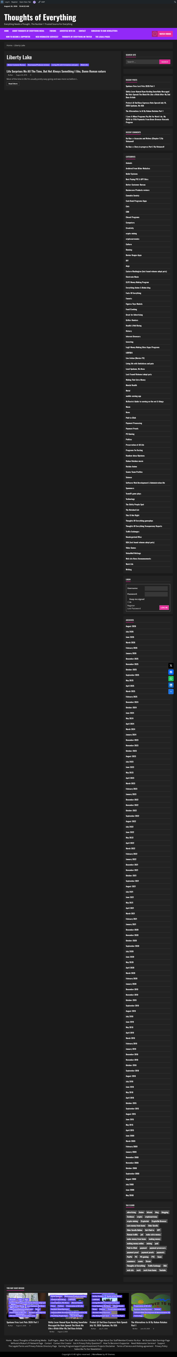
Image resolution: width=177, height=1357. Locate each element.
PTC (152, 1256)
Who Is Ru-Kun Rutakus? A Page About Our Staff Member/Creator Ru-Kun (108, 1340)
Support (161, 1343)
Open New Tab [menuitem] (25, 2)
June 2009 (130, 1135)
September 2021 (132, 880)
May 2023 (129, 772)
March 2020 (130, 973)
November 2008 (132, 1162)
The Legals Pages (102, 36)
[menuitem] (2, 2)
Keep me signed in (136, 600)
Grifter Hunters (132, 320)
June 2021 (130, 897)
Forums (53, 30)
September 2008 (132, 1173)
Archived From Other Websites (138, 168)
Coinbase (130, 1216)
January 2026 (131, 653)
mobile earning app (133, 396)
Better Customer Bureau (16, 65)
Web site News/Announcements (138, 558)
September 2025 (132, 675)
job (142, 1234)
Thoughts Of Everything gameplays (139, 520)
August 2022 (131, 821)
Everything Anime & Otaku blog (138, 287)
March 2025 (130, 691)
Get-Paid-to (149, 1230)
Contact (82, 30)
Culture (129, 244)
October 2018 (131, 1065)
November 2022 (132, 805)
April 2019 (130, 1032)
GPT (158, 1230)
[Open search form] (149, 34)
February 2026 (131, 647)
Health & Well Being (133, 325)
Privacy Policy (161, 1346)
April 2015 (130, 1130)
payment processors (158, 1247)
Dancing (129, 249)
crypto (139, 1216)
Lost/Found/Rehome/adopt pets (139, 374)
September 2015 (132, 1108)
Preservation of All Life (135, 444)
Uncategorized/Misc (134, 536)
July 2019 (129, 1016)
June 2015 (130, 1119)
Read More (14, 84)
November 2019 (132, 994)
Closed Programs (132, 217)
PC (136, 1256)
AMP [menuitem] (43, 2)
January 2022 (131, 859)
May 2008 (130, 1195)
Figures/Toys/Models (134, 303)
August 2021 (131, 886)
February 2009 (132, 1146)
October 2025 (131, 669)
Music (128, 406)
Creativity (130, 228)
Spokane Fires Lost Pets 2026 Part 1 (140, 86)
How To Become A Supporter (18, 36)
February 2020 (131, 978)
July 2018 (129, 1081)
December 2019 (132, 989)
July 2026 (130, 631)
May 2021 (129, 902)
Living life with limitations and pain (65, 65)
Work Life (84, 65)
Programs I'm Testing (134, 450)
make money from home (136, 1239)
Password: (132, 594)
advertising (131, 1212)
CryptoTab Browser (159, 1221)
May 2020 (130, 962)
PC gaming (144, 1256)
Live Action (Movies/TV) (135, 358)
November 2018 (132, 1059)
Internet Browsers (133, 336)
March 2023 (130, 783)
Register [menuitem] (14, 2)
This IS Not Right (132, 515)
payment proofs (147, 1252)
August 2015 (131, 1114)
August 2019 (131, 1011)
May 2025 (129, 680)
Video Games (131, 547)
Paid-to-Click (131, 417)
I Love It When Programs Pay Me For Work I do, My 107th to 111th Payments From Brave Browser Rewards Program (147, 119)
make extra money (153, 1234)
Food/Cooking (131, 309)
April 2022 (130, 843)
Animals (129, 163)
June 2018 (130, 1086)
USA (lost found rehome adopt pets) (140, 542)
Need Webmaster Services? (47, 36)
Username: (132, 588)
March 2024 (130, 729)
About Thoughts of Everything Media (28, 30)
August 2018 (131, 1076)
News (128, 412)
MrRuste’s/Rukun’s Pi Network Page (27, 1343)
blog (157, 1212)
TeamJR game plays (133, 493)
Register (131, 605)
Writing (129, 569)
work (139, 1270)
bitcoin (149, 1212)
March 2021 (130, 913)
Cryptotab (145, 1221)
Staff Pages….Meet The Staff (60, 1340)
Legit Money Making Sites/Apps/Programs (142, 347)
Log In (164, 607)
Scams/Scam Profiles (134, 471)
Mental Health (131, 385)
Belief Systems (132, 173)
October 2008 (131, 1168)
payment (143, 1247)
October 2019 (131, 1000)
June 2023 (130, 767)
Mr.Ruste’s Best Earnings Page (156, 1340)
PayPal (129, 1256)
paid (156, 1243)
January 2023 (131, 794)
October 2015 (131, 1103)
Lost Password (134, 608)
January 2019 (131, 1048)
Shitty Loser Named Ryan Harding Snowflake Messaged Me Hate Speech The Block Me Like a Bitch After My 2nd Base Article (148, 94)
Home (6, 30)
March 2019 (130, 1038)
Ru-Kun (10, 75)
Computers (130, 222)
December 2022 (132, 799)
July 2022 (129, 826)
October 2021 (131, 875)
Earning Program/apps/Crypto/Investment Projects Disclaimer (87, 1346)
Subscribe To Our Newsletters (104, 30)
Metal (128, 390)
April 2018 (130, 1097)
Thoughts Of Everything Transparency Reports (144, 526)
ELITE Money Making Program (137, 282)
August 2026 (131, 626)
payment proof (132, 1252)
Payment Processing (134, 423)
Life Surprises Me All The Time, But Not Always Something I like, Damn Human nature (56, 71)
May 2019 (129, 1027)
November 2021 (132, 870)
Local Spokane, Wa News (135, 368)
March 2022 (130, 848)
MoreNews (97, 1354)
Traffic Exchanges (132, 531)
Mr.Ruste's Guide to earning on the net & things (145, 401)
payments (160, 1252)
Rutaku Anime (131, 466)
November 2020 (132, 935)
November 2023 (132, 745)
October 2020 (131, 940)
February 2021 (131, 918)
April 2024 (130, 723)
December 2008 (132, 1157)
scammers (131, 1261)
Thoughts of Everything (40, 17)
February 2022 (131, 853)
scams (140, 1261)
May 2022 (129, 837)
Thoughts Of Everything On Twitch (77, 36)
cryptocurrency (151, 1216)
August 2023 (131, 756)
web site (130, 1270)
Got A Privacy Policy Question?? (87, 1343)
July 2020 (130, 951)
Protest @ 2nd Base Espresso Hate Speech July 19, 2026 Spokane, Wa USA (108, 1324)
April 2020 (130, 967)
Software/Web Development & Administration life (145, 482)
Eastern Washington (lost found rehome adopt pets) (146, 271)
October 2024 (131, 707)
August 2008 (131, 1179)
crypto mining (131, 233)
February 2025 (131, 696)
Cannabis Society (132, 195)
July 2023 (129, 761)
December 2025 (132, 658)
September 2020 (132, 945)
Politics (129, 439)
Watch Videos (165, 33)
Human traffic (132, 1234)
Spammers (130, 488)
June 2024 (130, 712)
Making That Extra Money (135, 379)
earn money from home (136, 1225)
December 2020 (132, 929)
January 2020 (131, 983)
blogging (165, 1212)
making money (154, 1239)
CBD (127, 211)
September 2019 (132, 1005)
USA (165, 1265)
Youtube (162, 1270)
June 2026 (130, 637)
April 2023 (130, 777)
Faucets (129, 298)
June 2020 (130, 956)
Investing (129, 341)
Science (129, 477)
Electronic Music (132, 276)
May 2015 (129, 1124)
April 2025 (130, 685)
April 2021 (130, 908)
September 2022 (132, 815)
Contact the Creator (62, 1343)
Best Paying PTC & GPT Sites (137, 179)
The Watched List (132, 509)
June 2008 (130, 1189)
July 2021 (129, 891)
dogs (128, 265)
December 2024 (132, 702)
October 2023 (131, 750)
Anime (141, 1212)
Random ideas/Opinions (135, 455)
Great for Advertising (134, 314)
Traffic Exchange (154, 1265)
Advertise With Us (67, 30)
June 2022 (130, 832)
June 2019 (130, 1021)
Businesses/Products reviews (38, 65)
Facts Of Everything (133, 293)
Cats (127, 206)
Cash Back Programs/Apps (136, 200)
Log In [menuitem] (7, 2)
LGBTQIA (129, 352)
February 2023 (131, 788)
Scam (159, 1256)
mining (149, 1243)
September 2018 (132, 1070)
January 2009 (131, 1151)
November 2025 (132, 664)
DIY (127, 260)
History (129, 331)
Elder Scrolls (153, 1225)
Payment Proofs (132, 428)
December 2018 (132, 1054)
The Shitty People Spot (135, 504)
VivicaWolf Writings (133, 553)
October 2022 (131, 810)
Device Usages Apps (134, 255)
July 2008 (130, 1184)
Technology (130, 499)
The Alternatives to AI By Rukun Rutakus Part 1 (145, 111)
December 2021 (132, 864)
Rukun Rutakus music (134, 461)
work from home (150, 1270)
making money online (135, 1243)
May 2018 (129, 1092)
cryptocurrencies (132, 238)
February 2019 (131, 1043)
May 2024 (129, 718)
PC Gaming (130, 434)
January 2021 (131, 924)
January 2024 (131, 734)
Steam (148, 1261)
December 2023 (132, 740)
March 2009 (130, 1141)
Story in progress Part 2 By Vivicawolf (149, 146)
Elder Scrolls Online (134, 1230)
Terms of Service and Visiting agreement (135, 1346)
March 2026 (130, 642)
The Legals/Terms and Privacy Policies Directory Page (33, 1346)
